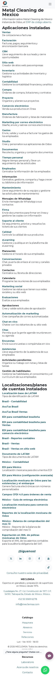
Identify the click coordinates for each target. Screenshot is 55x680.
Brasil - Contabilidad (14, 401)
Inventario (8, 70)
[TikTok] (48, 567)
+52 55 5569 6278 (27, 599)
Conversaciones (12, 259)
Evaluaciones (10, 297)
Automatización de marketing (20, 313)
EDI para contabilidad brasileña (21, 417)
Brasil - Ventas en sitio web (18, 448)
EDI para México (11, 467)
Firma (5, 210)
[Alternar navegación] (50, 4)
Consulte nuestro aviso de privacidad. (28, 573)
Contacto (27, 672)
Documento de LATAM (15, 454)
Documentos (10, 149)
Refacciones (27, 637)
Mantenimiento (11, 187)
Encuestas (8, 341)
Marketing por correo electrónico (22, 122)
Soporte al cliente (13, 220)
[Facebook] (39, 558)
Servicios (27, 632)
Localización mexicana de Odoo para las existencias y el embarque (26, 482)
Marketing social (12, 286)
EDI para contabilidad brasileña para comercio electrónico (24, 432)
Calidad (6, 232)
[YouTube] (48, 558)
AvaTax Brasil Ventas (14, 412)
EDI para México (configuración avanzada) (27, 475)
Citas (5, 330)
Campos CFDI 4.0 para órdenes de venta (26, 494)
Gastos (6, 130)
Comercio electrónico (15, 106)
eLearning (8, 240)
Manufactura (9, 114)
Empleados (9, 168)
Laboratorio (27, 662)
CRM (4, 51)
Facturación (9, 40)
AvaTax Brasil (10, 406)
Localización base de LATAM (19, 393)
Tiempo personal (12, 157)
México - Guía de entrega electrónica (25, 499)
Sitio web (8, 62)
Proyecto (7, 98)
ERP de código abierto (38, 22)
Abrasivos (27, 627)
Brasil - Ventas (10, 443)
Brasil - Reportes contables (18, 438)
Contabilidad (10, 81)
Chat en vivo (9, 321)
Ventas (6, 32)
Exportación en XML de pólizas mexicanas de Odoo (20, 536)
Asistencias (9, 349)
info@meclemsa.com (27, 604)
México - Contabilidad (15, 462)
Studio (6, 141)
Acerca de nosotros (27, 667)
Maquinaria (27, 622)
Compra (7, 89)
